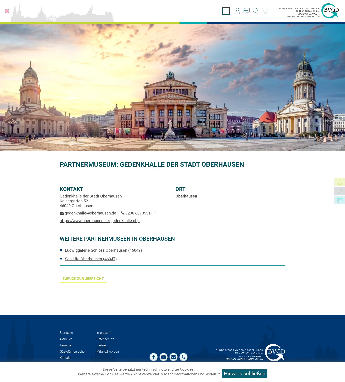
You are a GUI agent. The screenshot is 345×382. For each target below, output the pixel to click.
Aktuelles (66, 339)
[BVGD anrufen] (183, 357)
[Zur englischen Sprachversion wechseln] (7, 11)
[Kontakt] (246, 11)
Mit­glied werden (107, 351)
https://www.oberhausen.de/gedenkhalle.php (100, 220)
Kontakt (65, 358)
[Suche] (255, 11)
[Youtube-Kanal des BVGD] (164, 357)
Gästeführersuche (72, 351)
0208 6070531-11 (140, 213)
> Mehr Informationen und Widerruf (190, 374)
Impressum (104, 333)
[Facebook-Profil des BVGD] (154, 357)
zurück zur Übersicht (83, 278)
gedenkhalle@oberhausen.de (90, 213)
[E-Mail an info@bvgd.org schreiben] (173, 357)
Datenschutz (105, 339)
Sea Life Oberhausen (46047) (91, 258)
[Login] (237, 11)
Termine (65, 345)
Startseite (66, 333)
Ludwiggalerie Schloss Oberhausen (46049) (103, 250)
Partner (101, 345)
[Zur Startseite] (309, 11)
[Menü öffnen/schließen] (226, 11)
